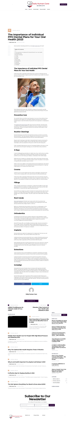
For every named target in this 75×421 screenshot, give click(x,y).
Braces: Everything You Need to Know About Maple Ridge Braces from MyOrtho (59, 322)
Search (64, 314)
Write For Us (27, 415)
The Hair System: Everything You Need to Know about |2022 (26, 384)
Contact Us (63, 4)
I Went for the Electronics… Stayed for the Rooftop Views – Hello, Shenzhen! (59, 334)
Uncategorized (56, 382)
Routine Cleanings (19, 54)
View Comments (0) (31, 300)
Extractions (18, 63)
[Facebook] (8, 4)
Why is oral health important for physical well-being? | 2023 (26, 362)
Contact (43, 415)
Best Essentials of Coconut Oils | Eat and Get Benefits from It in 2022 (39, 320)
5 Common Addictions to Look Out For (58, 364)
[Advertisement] (37, 18)
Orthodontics (18, 60)
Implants (17, 62)
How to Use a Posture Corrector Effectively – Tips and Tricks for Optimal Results (59, 357)
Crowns (16, 57)
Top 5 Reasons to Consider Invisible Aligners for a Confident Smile (59, 340)
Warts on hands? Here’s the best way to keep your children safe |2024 (59, 371)
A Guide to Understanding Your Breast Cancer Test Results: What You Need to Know (59, 346)
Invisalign (17, 64)
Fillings (16, 58)
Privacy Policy (36, 415)
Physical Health (56, 380)
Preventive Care (18, 53)
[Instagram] (62, 415)
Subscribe (52, 405)
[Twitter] (13, 4)
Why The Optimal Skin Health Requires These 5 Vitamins (26, 349)
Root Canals (17, 59)
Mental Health (56, 378)
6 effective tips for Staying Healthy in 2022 (21, 373)
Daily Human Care (12, 42)
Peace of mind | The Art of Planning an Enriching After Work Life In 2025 (59, 328)
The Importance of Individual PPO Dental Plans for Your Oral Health (28, 52)
